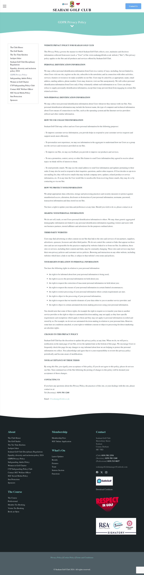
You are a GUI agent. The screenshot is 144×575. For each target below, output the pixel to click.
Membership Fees (59, 438)
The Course (12, 498)
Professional (13, 501)
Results (55, 460)
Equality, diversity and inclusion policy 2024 (26, 455)
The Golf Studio (16, 51)
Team (54, 466)
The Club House (16, 47)
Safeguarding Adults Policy (21, 78)
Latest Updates (58, 456)
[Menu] (4, 6)
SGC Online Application (61, 441)
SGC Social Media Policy (20, 92)
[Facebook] (97, 472)
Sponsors (14, 100)
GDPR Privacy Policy (18, 74)
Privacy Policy (56, 557)
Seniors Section (58, 470)
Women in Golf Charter (19, 82)
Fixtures (55, 463)
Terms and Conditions (84, 557)
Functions (56, 473)
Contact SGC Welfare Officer (21, 89)
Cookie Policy (69, 557)
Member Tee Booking (16, 504)
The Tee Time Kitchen (19, 54)
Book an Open (13, 511)
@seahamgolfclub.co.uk (59, 399)
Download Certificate (104, 489)
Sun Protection (16, 96)
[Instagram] (106, 472)
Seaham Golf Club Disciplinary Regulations (25, 451)
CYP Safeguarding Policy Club (22, 85)
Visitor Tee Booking (16, 508)
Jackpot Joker (15, 58)
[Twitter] (101, 472)
